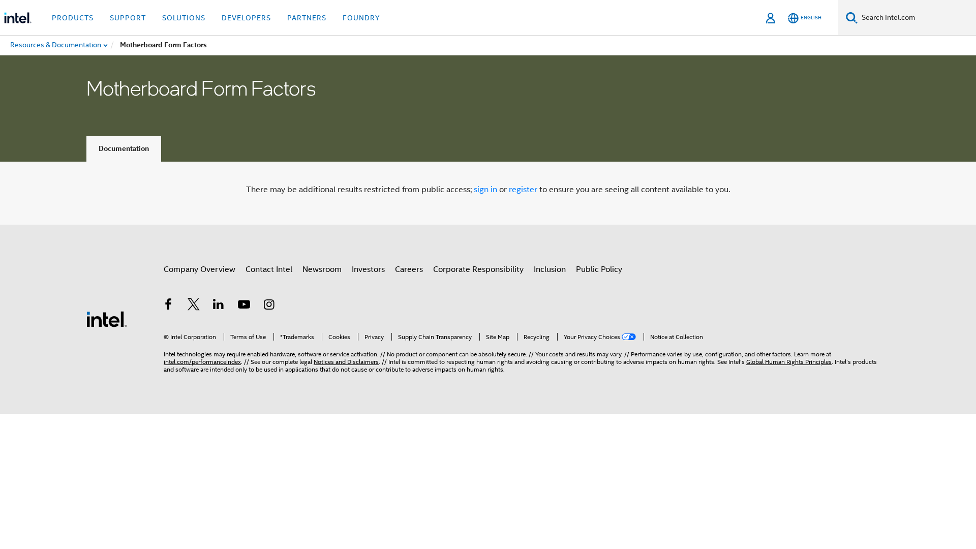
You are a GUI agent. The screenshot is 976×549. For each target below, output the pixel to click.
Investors (368, 269)
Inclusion (550, 269)
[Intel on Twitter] (193, 306)
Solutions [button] (183, 17)
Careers (409, 269)
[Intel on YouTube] (244, 306)
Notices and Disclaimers (346, 361)
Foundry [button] (361, 17)
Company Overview (199, 269)
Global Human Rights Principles (789, 361)
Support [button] (128, 17)
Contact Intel (269, 269)
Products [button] (73, 17)
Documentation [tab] (124, 149)
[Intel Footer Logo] (106, 319)
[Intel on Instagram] (269, 306)
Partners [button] (306, 17)
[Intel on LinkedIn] (218, 306)
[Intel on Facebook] (168, 306)
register (523, 190)
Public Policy (599, 269)
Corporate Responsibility (478, 269)
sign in (485, 190)
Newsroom (322, 269)
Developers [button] (246, 17)
